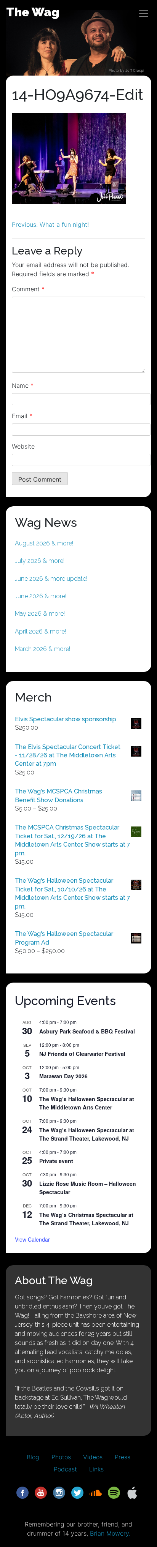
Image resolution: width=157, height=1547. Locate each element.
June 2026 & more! (40, 596)
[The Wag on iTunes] (132, 1492)
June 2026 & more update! (51, 578)
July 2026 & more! (39, 560)
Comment (28, 289)
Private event (56, 1161)
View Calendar (32, 1239)
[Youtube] (41, 1492)
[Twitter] (77, 1492)
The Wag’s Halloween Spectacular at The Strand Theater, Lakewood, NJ (86, 1134)
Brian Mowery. (110, 1533)
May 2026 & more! (40, 613)
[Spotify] (114, 1492)
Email (22, 416)
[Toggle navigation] (143, 13)
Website (23, 446)
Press (122, 1457)
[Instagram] (59, 1492)
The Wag (32, 12)
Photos (61, 1457)
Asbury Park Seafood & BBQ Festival (87, 1031)
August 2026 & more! (44, 543)
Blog (33, 1457)
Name (23, 385)
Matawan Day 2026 (63, 1076)
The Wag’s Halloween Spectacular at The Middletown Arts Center (86, 1103)
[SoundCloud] (96, 1492)
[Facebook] (22, 1492)
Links (96, 1469)
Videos (93, 1457)
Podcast (65, 1469)
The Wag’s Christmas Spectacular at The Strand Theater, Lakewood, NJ (86, 1219)
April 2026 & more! (40, 631)
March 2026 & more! (42, 649)
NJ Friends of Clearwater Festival (82, 1053)
